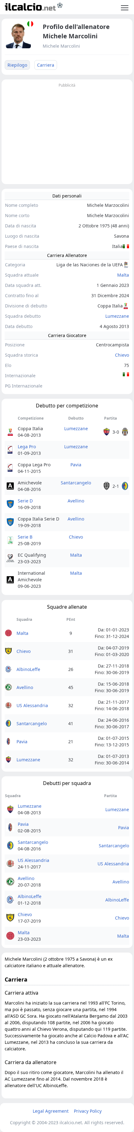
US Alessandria (32, 705)
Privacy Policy (88, 1111)
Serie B (25, 537)
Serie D (25, 501)
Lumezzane (117, 316)
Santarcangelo (76, 483)
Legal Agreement (51, 1111)
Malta (123, 275)
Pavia (75, 465)
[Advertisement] (67, 132)
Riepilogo (17, 65)
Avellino (76, 501)
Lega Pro (27, 446)
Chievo (122, 355)
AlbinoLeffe (28, 669)
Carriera (45, 65)
